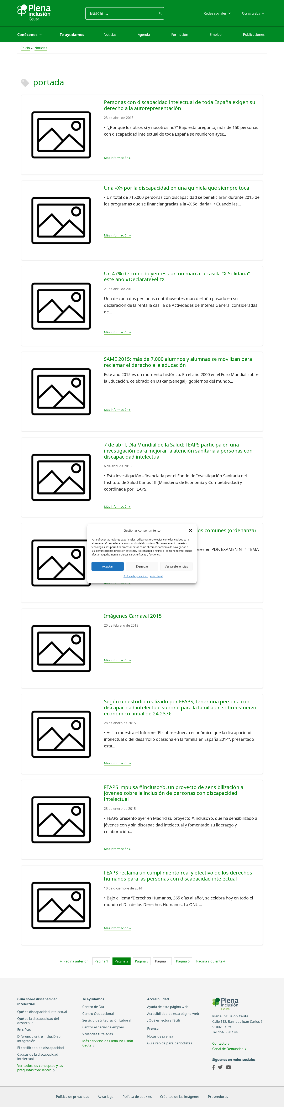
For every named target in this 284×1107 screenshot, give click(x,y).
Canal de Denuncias (227, 1048)
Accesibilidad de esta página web (173, 1013)
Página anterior (73, 961)
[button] (190, 530)
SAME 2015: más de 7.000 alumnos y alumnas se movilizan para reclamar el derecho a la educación (178, 361)
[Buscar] (161, 13)
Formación (179, 34)
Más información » (117, 158)
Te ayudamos (72, 34)
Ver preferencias (176, 566)
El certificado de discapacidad (40, 1047)
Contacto (219, 1043)
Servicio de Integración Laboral (106, 1020)
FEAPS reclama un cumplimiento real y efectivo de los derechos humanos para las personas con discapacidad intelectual (178, 875)
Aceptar (107, 566)
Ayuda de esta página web (167, 1006)
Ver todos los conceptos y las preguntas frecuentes (40, 1067)
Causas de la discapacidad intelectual (37, 1056)
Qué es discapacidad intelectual (42, 1011)
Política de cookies (137, 1096)
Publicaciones (254, 34)
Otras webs (251, 13)
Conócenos (27, 34)
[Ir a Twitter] (220, 1068)
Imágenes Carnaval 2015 (133, 615)
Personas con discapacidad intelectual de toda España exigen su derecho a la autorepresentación (179, 105)
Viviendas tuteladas (97, 1034)
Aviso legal (156, 576)
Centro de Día (93, 1006)
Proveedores (218, 1096)
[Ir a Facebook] (213, 1068)
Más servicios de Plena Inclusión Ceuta (107, 1043)
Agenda (144, 34)
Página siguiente (211, 961)
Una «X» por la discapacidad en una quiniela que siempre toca (176, 187)
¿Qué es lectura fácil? (163, 1020)
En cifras (24, 1029)
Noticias (110, 34)
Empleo (216, 34)
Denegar (142, 566)
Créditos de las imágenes (180, 1096)
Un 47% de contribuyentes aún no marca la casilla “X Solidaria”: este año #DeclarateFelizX (177, 276)
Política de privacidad (135, 576)
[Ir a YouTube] (228, 1068)
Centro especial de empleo (103, 1027)
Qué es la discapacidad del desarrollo (38, 1020)
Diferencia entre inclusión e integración (39, 1038)
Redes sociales (215, 13)
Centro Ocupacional (98, 1013)
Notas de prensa (160, 1036)
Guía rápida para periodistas (169, 1043)
